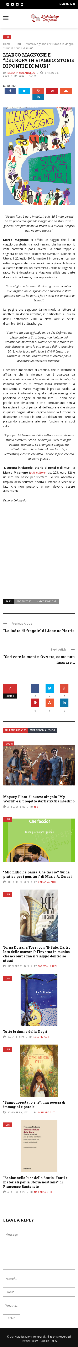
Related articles (16, 730)
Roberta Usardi (47, 966)
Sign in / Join (67, 3)
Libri (7, 37)
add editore (24, 601)
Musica (9, 744)
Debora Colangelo (21, 73)
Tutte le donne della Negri (25, 1031)
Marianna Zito (47, 882)
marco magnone (46, 601)
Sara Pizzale (41, 1037)
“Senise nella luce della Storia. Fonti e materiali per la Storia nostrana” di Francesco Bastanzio (35, 1182)
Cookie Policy (49, 1341)
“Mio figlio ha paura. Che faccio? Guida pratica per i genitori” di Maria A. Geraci (37, 874)
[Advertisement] (39, 548)
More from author (42, 730)
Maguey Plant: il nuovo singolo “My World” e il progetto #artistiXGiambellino (39, 798)
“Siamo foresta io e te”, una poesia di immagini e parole (34, 1104)
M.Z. (36, 806)
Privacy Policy (29, 1341)
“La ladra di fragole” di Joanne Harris (38, 630)
